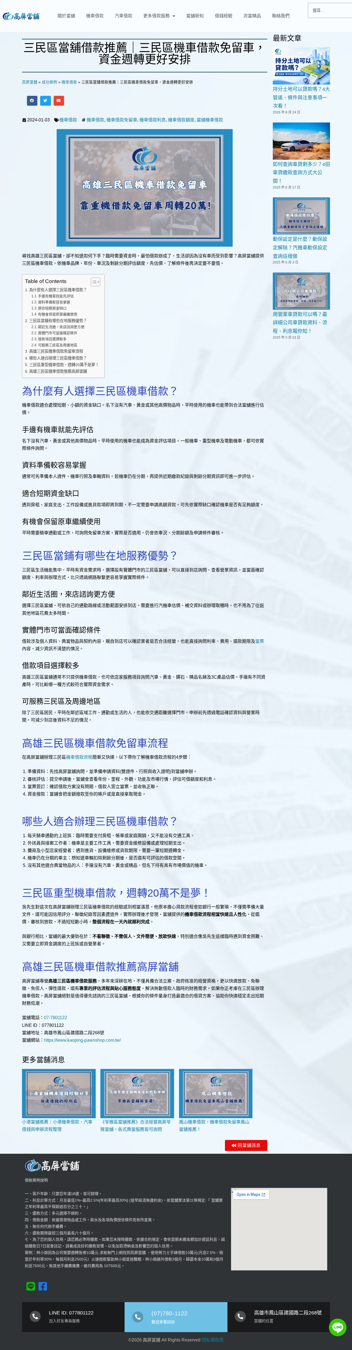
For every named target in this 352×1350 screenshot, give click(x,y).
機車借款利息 (152, 120)
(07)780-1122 (170, 1313)
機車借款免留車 (121, 120)
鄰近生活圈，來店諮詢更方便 (61, 327)
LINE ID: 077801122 (71, 1313)
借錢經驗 (223, 15)
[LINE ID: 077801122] (35, 1316)
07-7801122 (55, 1017)
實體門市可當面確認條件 (57, 333)
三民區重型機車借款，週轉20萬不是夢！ (64, 365)
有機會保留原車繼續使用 (57, 314)
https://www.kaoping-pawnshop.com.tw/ (82, 1040)
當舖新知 (195, 15)
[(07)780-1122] (137, 1316)
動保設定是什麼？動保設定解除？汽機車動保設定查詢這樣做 (300, 247)
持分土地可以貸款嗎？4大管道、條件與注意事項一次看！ (301, 97)
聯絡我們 (281, 15)
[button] (32, 101)
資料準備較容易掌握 (54, 302)
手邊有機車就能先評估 (56, 296)
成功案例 (49, 82)
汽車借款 (123, 15)
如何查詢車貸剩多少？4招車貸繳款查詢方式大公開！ (301, 173)
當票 (259, 641)
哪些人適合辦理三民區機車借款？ (58, 358)
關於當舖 (66, 15)
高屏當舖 (29, 82)
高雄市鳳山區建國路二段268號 (288, 1313)
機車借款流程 (79, 757)
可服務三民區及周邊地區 (57, 345)
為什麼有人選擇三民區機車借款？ (58, 290)
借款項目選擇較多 (52, 339)
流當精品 (252, 15)
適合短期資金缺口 (52, 308)
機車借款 (95, 15)
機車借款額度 (181, 120)
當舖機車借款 (210, 120)
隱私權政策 (213, 1340)
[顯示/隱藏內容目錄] (93, 282)
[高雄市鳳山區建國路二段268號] (240, 1316)
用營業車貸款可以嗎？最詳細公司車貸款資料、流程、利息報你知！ (300, 323)
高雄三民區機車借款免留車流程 (56, 351)
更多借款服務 (156, 15)
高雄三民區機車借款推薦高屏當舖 (58, 371)
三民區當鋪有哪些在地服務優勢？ (58, 321)
